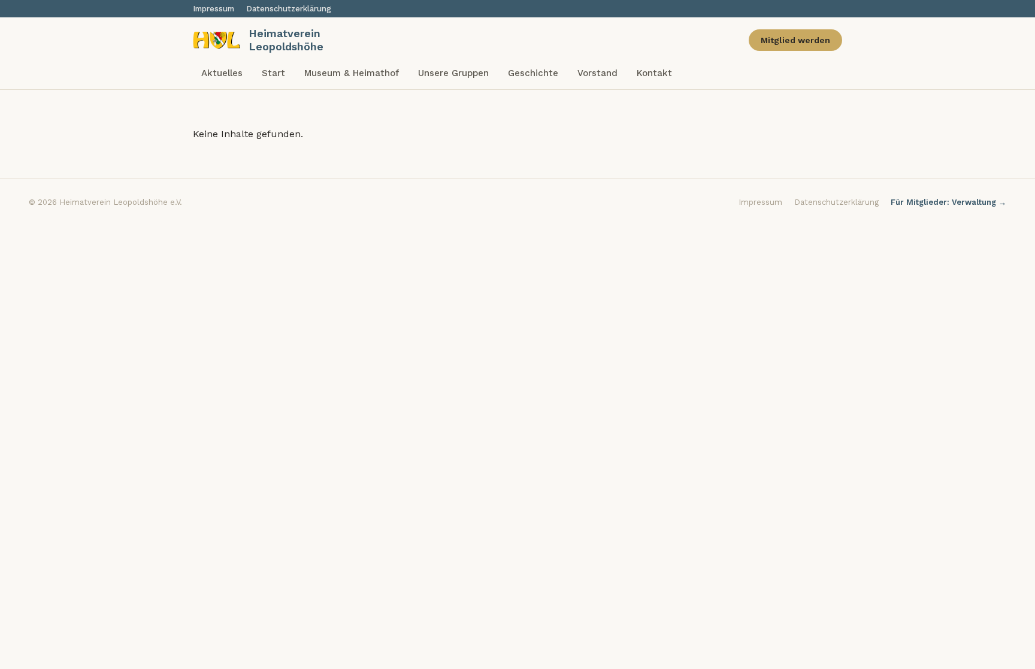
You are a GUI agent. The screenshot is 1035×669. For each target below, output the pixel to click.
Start (273, 73)
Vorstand (597, 73)
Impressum (213, 8)
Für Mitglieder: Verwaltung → (948, 202)
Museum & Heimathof (351, 73)
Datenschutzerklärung (288, 8)
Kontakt (654, 73)
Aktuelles (222, 73)
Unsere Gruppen (453, 73)
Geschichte (533, 73)
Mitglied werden (795, 40)
